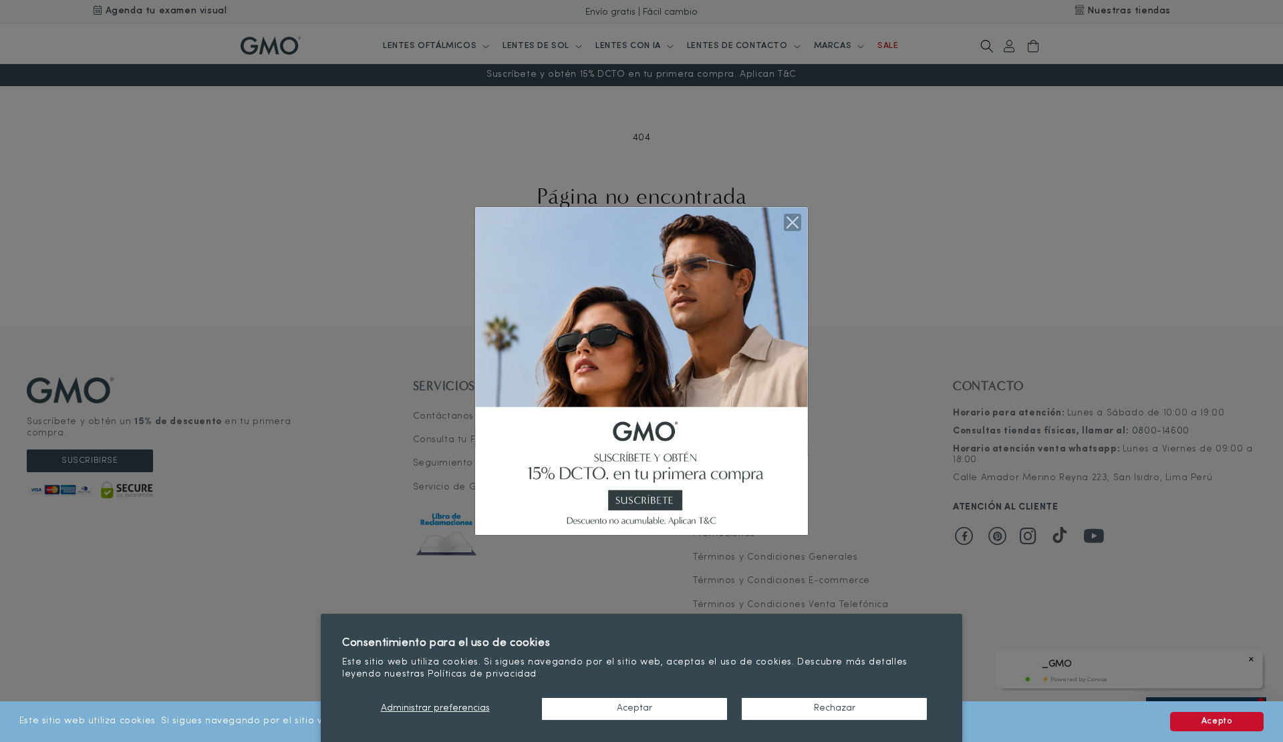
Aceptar (634, 708)
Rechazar (834, 708)
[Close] (792, 222)
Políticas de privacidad (482, 674)
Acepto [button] (1217, 721)
